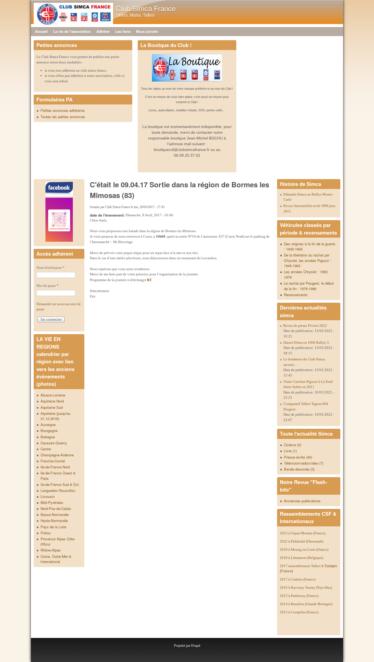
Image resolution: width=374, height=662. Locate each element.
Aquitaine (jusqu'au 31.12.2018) (55, 416)
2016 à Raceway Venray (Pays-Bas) (306, 587)
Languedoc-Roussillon (58, 490)
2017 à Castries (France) (297, 579)
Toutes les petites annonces (63, 116)
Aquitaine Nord (52, 401)
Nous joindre (147, 31)
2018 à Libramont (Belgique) (301, 558)
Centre (46, 448)
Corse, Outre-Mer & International (56, 559)
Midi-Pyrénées (52, 502)
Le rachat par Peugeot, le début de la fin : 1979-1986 (309, 286)
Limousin (48, 496)
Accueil (41, 31)
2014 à (306, 604)
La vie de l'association (72, 31)
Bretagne (48, 436)
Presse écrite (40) (298, 457)
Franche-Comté (53, 460)
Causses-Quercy (54, 442)
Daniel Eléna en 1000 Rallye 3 (306, 342)
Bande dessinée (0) (299, 469)
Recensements (296, 294)
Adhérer (103, 31)
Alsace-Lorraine (53, 395)
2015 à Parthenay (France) (299, 596)
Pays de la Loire (53, 526)
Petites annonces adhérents (63, 110)
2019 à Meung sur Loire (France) (304, 549)
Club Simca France (146, 8)
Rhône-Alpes (51, 550)
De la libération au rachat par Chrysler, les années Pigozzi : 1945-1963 (307, 260)
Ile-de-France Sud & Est (60, 484)
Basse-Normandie (55, 514)
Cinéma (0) (292, 444)
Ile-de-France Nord (55, 466)
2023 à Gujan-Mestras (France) (302, 533)
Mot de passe (47, 286)
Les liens (123, 31)
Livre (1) (290, 450)
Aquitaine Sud (52, 407)
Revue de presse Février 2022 (305, 325)
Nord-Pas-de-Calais (56, 508)
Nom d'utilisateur (50, 268)
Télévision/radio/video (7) (303, 463)
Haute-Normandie (54, 520)
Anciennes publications (302, 500)
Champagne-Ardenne (57, 454)
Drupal (195, 646)
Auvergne (48, 424)
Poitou (46, 532)
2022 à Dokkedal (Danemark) (302, 541)
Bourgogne (49, 430)
